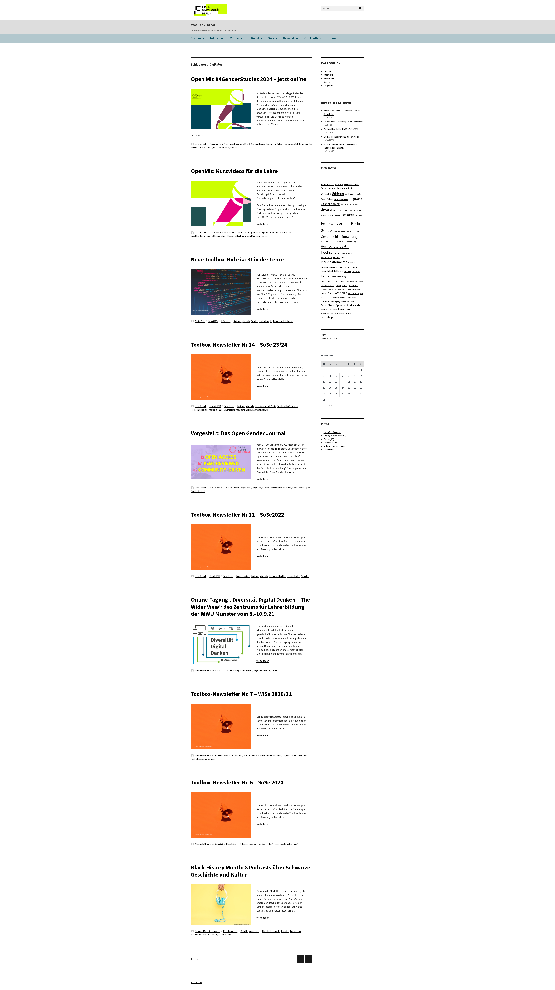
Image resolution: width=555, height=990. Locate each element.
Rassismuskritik (353, 293)
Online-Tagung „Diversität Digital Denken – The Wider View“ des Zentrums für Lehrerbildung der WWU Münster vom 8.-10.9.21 (250, 607)
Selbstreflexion (225, 934)
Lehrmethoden (293, 576)
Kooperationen (347, 267)
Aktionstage (339, 184)
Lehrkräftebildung (260, 409)
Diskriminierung (330, 204)
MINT (343, 281)
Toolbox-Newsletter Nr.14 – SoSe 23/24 (239, 345)
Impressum (334, 38)
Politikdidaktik (353, 285)
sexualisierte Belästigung (330, 301)
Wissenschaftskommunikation (336, 313)
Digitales (278, 144)
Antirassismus (250, 755)
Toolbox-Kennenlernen (333, 309)
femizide (324, 219)
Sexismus (351, 297)
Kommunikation (329, 267)
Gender (308, 144)
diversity (246, 321)
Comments (330, 442)
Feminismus (295, 931)
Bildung (269, 144)
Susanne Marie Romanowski (207, 931)
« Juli (329, 405)
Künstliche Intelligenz (283, 321)
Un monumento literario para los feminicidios (343, 121)
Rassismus (202, 759)
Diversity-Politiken (343, 210)
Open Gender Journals (282, 472)
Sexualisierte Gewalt (347, 302)
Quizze (272, 38)
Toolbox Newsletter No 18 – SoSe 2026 (341, 129)
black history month (271, 931)
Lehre (264, 236)
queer (324, 293)
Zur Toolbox (312, 38)
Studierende (353, 305)
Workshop (327, 317)
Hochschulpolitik (326, 257)
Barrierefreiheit (243, 576)
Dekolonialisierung (341, 199)
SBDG (361, 293)
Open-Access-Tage (270, 448)
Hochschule (264, 321)
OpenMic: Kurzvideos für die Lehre (234, 171)
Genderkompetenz (340, 231)
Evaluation (336, 215)
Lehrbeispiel (356, 271)
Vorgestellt (238, 38)
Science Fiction (325, 298)
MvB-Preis (350, 282)
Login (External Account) (335, 435)
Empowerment (326, 215)
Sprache (305, 576)
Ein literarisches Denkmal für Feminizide (341, 136)
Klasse (352, 262)
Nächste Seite (308, 962)
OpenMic (234, 147)
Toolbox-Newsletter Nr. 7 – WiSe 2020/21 (241, 694)
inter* (270, 844)
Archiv (323, 334)
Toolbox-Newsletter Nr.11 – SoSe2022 (237, 514)
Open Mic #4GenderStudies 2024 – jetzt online (248, 79)
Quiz (330, 293)
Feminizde (358, 215)
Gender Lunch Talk (353, 231)
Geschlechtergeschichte (328, 242)
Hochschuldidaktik (235, 236)
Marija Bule (200, 321)
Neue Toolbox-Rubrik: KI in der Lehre (237, 259)
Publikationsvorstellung (353, 289)
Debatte (256, 38)
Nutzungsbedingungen (334, 446)
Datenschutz (329, 449)
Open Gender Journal (327, 285)
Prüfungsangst (339, 289)
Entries (329, 439)
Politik (344, 285)
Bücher (267, 899)
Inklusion (336, 257)
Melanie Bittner (202, 670)
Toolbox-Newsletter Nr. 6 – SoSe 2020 (237, 782)
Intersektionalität (221, 147)
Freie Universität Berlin (293, 144)
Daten (329, 199)
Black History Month (281, 891)
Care (255, 844)
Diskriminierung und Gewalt (350, 204)
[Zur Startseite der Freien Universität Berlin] (215, 10)
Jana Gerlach (200, 144)
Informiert (217, 38)
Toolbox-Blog (203, 25)
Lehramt (347, 271)
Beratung (277, 755)
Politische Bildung (327, 289)
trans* (295, 844)
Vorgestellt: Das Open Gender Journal (238, 433)
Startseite (198, 38)
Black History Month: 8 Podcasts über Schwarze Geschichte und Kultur (250, 871)
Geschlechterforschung (201, 147)
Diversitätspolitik (355, 210)
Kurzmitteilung (232, 670)
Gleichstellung (219, 236)
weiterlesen (197, 135)
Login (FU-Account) (332, 432)
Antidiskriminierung (351, 184)
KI (271, 321)
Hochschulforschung (347, 253)
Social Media (328, 305)
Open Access (298, 487)
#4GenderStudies (257, 144)
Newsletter (290, 38)
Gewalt (340, 242)
